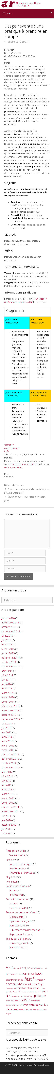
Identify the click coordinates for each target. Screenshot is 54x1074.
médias (44, 991)
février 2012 (8, 798)
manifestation (26, 992)
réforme (23, 1004)
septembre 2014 (10, 666)
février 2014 (8, 697)
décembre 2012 (10, 754)
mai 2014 (6, 684)
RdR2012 (17, 1001)
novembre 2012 (10, 758)
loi (19, 991)
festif (29, 979)
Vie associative (17, 855)
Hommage (9, 988)
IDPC (15, 988)
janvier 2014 (8, 701)
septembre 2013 (10, 719)
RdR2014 (27, 1000)
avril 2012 (6, 789)
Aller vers (16, 969)
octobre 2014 (8, 662)
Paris (25, 996)
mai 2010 (6, 820)
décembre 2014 (10, 657)
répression (34, 1004)
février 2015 (8, 649)
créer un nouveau (13, 467)
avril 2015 (6, 644)
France (13, 890)
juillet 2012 (7, 776)
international (33, 988)
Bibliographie (16, 916)
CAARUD (38, 969)
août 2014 (7, 670)
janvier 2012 (8, 802)
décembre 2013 (10, 706)
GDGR (9, 984)
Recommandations (12, 1005)
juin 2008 (6, 829)
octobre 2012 (8, 763)
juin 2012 (6, 780)
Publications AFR (18, 925)
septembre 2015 (10, 631)
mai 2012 (6, 785)
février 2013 (8, 745)
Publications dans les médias (25, 930)
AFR (9, 967)
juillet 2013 (7, 723)
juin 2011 (6, 816)
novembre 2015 (10, 622)
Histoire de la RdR (19, 908)
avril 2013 (6, 736)
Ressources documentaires (20, 912)
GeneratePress (41, 1065)
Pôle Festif (11, 881)
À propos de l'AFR (15, 850)
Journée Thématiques (21, 864)
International (16, 894)
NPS (8, 996)
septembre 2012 (10, 767)
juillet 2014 (7, 675)
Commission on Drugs (13, 974)
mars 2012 (7, 793)
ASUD (33, 969)
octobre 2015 (8, 626)
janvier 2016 (8, 618)
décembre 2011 (10, 807)
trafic (6, 451)
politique (40, 996)
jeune (8, 992)
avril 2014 (6, 688)
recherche (36, 1001)
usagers (8, 1014)
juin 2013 (6, 728)
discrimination (13, 979)
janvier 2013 (8, 750)
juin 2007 (6, 833)
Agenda (11, 485)
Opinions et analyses (20, 921)
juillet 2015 (7, 635)
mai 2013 (6, 732)
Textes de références (17, 938)
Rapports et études (20, 934)
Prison (8, 1001)
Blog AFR (20, 485)
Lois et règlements (19, 943)
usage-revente (11, 448)
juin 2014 (6, 679)
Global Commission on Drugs (28, 984)
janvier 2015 (8, 653)
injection (22, 988)
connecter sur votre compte (23, 464)
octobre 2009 (8, 824)
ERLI (22, 980)
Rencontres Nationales (22, 872)
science (21, 1010)
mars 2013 (7, 741)
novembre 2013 (10, 710)
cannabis (44, 969)
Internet (43, 988)
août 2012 (7, 772)
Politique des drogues (17, 886)
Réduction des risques (17, 899)
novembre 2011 (10, 811)
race (12, 1001)
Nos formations (18, 868)
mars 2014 (7, 692)
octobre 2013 (8, 714)
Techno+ (39, 1010)
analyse (25, 968)
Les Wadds (13, 992)
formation (9, 444)
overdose (20, 996)
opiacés (14, 996)
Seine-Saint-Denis (30, 1010)
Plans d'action (17, 947)
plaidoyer (30, 996)
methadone (35, 992)
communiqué (31, 973)
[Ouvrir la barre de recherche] (51, 12)
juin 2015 (6, 640)
